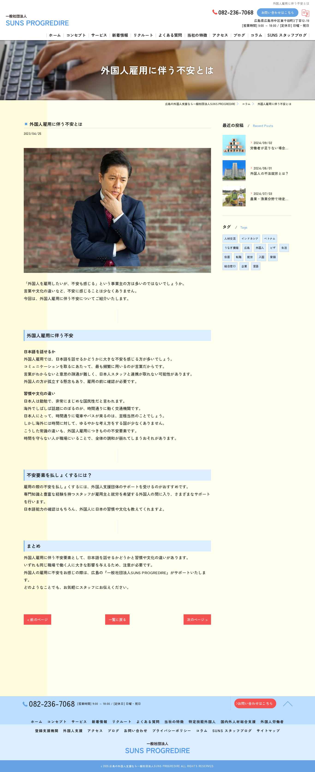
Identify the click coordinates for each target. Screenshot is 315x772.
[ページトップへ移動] (287, 703)
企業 (244, 266)
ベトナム (269, 238)
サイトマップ (268, 730)
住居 (227, 257)
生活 (284, 248)
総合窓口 (230, 266)
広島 (247, 248)
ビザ (273, 248)
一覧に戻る (117, 619)
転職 (238, 257)
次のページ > (197, 619)
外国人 (260, 248)
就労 (250, 257)
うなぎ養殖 (231, 248)
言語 (256, 266)
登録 (273, 257)
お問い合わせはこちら (277, 12)
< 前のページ (37, 619)
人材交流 (230, 238)
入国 (261, 257)
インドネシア (249, 238)
